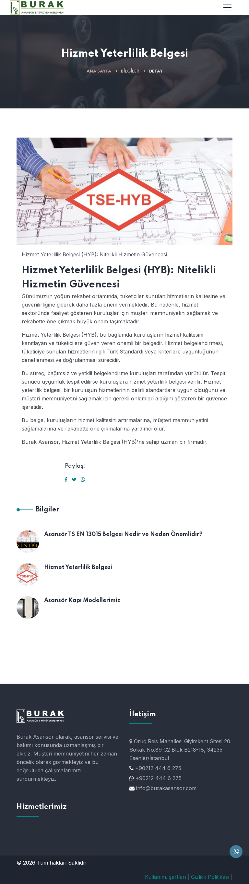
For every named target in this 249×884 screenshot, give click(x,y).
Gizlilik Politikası (210, 877)
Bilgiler (130, 71)
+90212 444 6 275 (158, 768)
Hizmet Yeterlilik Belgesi (78, 567)
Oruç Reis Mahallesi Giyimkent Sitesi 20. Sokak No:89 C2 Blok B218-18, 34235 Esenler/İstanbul (180, 749)
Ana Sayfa (99, 71)
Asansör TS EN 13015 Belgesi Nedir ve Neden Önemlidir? (123, 534)
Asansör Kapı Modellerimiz (82, 600)
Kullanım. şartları (165, 877)
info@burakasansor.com (166, 788)
